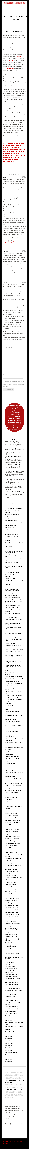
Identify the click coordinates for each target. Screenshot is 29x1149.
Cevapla (24, 177)
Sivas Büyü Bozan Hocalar (11, 949)
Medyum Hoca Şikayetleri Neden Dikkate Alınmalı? (12, 545)
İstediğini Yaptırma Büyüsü (11, 637)
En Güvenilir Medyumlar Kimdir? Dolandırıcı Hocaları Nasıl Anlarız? (12, 614)
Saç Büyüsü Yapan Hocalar (11, 795)
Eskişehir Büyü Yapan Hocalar (12, 916)
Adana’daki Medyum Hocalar (11, 824)
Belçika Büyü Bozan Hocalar (11, 886)
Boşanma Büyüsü (9, 705)
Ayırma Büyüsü (8, 804)
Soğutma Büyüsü (9, 754)
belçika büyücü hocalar (18, 1075)
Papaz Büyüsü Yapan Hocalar (11, 788)
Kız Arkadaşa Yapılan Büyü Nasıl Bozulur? (14, 683)
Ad (4, 363)
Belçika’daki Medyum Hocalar (12, 914)
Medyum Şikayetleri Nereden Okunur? (14, 542)
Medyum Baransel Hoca (10, 1020)
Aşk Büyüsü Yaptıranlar (10, 763)
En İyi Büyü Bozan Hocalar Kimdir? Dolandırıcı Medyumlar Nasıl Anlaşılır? (13, 598)
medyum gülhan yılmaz (16, 1086)
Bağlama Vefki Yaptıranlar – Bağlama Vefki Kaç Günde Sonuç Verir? (13, 652)
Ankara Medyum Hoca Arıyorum (12, 850)
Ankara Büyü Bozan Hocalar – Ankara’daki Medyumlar (12, 954)
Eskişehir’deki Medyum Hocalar (12, 822)
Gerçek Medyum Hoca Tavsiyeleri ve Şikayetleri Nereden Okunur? (13, 589)
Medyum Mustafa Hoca (13, 471)
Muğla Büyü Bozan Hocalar (11, 934)
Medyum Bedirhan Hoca (10, 1018)
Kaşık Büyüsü (8, 752)
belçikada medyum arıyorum (11, 1074)
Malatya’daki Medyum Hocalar (12, 838)
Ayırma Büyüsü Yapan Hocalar (12, 756)
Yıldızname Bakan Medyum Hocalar (13, 790)
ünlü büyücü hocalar (9, 1072)
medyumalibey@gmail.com (9, 242)
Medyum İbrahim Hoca (10, 1015)
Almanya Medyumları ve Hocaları (12, 923)
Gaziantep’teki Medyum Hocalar (12, 820)
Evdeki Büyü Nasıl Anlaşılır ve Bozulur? (14, 580)
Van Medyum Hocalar (10, 996)
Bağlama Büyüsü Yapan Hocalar (12, 759)
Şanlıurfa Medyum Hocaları (11, 852)
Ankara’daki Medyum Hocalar (12, 910)
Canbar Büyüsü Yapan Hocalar (12, 792)
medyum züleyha (11, 1078)
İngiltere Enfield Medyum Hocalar (13, 858)
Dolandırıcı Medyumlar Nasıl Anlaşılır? (13, 508)
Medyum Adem (8, 1057)
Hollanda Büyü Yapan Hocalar (12, 926)
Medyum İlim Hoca (9, 1041)
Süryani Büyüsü (8, 799)
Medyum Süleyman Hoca (11, 1052)
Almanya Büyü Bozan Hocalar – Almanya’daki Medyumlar (12, 985)
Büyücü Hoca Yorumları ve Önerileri (13, 676)
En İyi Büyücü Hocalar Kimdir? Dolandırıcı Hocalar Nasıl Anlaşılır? (14, 656)
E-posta (5, 369)
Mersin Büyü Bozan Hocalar (11, 912)
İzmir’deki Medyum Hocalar (11, 861)
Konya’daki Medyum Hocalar (11, 848)
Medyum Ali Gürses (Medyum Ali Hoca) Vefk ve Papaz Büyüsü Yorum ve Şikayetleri (14, 1028)
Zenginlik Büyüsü (9, 765)
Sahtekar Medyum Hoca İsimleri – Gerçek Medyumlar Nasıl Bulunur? (13, 665)
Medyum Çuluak (8, 1061)
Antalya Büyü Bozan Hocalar (11, 815)
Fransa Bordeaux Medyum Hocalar (13, 889)
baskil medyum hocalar (17, 1087)
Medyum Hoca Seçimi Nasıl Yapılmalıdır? (14, 523)
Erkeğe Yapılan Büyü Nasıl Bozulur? (13, 742)
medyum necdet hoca (10, 1077)
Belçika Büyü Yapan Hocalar (11, 896)
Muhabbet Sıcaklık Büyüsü (11, 797)
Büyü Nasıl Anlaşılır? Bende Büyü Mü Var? (14, 695)
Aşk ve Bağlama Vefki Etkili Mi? (12, 719)
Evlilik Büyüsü (8, 749)
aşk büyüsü (11, 60)
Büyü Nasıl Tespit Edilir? (10, 578)
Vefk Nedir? (7, 518)
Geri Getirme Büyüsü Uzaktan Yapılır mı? (14, 783)
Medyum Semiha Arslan (10, 1034)
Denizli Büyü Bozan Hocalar (11, 994)
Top (24, 1145)
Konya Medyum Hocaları (10, 1011)
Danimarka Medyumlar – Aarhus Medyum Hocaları (12, 979)
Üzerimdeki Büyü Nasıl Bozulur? (12, 532)
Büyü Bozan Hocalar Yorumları (12, 529)
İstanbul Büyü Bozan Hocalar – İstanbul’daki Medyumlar (12, 874)
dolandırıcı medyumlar (8, 68)
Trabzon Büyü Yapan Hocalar (11, 982)
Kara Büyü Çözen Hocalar (11, 617)
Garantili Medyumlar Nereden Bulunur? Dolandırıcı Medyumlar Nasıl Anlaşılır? (14, 698)
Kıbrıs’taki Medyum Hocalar (11, 845)
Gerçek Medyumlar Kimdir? (11, 768)
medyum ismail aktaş (12, 1095)
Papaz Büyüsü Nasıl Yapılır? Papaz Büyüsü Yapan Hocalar (13, 646)
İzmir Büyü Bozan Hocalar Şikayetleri (13, 1009)
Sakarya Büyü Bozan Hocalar (11, 936)
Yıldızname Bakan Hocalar (11, 595)
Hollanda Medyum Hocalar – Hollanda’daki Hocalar (11, 965)
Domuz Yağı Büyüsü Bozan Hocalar (13, 785)
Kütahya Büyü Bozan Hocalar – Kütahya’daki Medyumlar (12, 945)
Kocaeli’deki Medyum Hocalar (12, 818)
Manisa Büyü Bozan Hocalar (11, 942)
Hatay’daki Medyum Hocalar (11, 831)
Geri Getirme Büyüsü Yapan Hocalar (13, 781)
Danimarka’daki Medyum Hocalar (12, 843)
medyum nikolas (18, 1072)
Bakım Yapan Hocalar (10, 770)
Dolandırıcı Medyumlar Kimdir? (12, 572)
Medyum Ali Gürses (9, 1043)
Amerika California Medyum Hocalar (13, 877)
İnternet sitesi (6, 375)
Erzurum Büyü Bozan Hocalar (12, 900)
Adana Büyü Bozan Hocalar (11, 813)
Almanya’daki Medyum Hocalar (12, 1013)
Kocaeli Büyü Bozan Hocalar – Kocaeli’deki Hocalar (12, 961)
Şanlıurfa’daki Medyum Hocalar (12, 884)
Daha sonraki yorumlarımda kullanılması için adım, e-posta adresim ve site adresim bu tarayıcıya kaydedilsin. (14, 384)
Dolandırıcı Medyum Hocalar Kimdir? (13, 593)
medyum (19, 56)
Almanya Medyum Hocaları (11, 863)
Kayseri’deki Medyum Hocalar (12, 829)
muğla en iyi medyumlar (13, 1089)
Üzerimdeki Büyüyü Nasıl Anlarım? (13, 778)
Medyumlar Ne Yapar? (10, 527)
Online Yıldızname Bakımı (11, 587)
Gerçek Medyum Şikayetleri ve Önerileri (14, 679)
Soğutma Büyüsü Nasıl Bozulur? (12, 681)
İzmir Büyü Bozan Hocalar (11, 869)
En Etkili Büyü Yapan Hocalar (14, 448)
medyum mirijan (13, 1094)
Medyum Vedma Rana (10, 1064)
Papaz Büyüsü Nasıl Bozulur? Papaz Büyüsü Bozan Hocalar (13, 735)
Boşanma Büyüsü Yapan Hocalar (12, 605)
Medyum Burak (8, 1059)
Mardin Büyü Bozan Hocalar (14, 456)
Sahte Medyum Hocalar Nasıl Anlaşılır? (14, 649)
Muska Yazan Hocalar (10, 776)
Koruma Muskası (9, 659)
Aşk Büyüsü (7, 808)
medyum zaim (8, 1091)
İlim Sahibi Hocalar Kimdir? (13, 439)
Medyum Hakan (8, 1050)
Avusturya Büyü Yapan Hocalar (12, 898)
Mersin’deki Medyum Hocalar (12, 827)
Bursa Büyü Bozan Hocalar (11, 919)
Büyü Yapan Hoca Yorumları (11, 607)
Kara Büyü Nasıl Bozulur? (11, 570)
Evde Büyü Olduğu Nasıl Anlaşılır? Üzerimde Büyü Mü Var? (12, 722)
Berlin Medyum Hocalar (10, 882)
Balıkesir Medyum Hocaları (11, 903)
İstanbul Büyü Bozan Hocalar (11, 891)
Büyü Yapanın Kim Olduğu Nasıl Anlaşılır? (14, 729)
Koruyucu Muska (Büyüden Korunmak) (14, 806)
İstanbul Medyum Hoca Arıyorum (12, 988)
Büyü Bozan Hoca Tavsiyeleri (12, 536)
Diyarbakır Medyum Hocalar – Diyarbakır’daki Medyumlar (12, 975)
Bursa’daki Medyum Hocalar (11, 871)
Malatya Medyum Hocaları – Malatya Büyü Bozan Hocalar (13, 991)
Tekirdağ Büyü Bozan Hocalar (12, 932)
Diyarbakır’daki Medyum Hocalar (12, 836)
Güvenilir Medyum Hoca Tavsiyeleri (13, 631)
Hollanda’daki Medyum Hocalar (12, 1006)
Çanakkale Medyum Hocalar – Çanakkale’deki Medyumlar (12, 999)
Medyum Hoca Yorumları (14, 464)
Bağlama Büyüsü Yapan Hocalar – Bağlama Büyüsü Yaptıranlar (12, 712)
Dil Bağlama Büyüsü (9, 761)
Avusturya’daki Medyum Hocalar (12, 841)
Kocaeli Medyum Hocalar (11, 921)
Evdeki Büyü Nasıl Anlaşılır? (11, 520)
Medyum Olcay (8, 1048)
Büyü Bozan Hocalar (9, 801)
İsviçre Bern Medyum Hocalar (12, 880)
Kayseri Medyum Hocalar (11, 951)
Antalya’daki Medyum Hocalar (12, 834)
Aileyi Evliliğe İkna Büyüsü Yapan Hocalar (14, 747)
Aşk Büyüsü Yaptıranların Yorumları (13, 745)
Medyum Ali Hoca (9, 1045)
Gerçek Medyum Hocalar (14, 31)
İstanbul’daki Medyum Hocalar (12, 893)
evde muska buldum (13, 1092)
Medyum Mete (8, 1038)
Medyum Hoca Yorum (14, 28)
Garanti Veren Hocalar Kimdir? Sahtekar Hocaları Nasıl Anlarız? (14, 551)
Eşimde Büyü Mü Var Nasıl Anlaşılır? (13, 685)
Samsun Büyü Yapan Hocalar (11, 907)
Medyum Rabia (8, 1036)
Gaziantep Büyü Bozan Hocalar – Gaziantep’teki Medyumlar (12, 928)
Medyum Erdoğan (9, 1054)
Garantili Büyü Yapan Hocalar (11, 534)
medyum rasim (15, 1083)
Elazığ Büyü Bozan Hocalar (11, 968)
